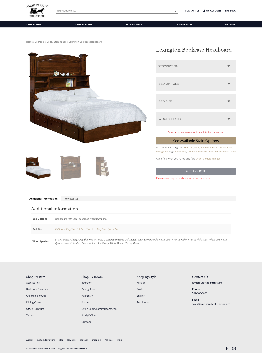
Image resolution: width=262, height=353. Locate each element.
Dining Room (88, 289)
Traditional (143, 302)
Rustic (140, 289)
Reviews (71, 339)
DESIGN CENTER (184, 24)
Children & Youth (36, 295)
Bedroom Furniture (37, 289)
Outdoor (86, 322)
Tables (30, 315)
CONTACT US (192, 11)
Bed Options (169, 83)
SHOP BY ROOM (83, 24)
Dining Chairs (34, 302)
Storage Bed (60, 41)
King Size (101, 229)
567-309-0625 (199, 293)
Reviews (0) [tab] (71, 198)
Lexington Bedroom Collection (203, 151)
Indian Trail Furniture (221, 147)
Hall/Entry (87, 295)
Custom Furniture (46, 339)
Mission (141, 282)
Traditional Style (227, 151)
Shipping (230, 11)
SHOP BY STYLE (134, 24)
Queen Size (113, 229)
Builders (205, 147)
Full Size (81, 229)
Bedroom (40, 41)
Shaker (141, 295)
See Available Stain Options (196, 140)
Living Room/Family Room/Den (99, 309)
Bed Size (165, 101)
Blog (61, 339)
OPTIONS (230, 24)
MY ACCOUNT (213, 11)
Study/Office (88, 315)
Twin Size (91, 229)
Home (29, 41)
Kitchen (85, 302)
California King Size (65, 229)
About (29, 339)
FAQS (119, 339)
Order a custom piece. (208, 158)
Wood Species (170, 119)
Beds (49, 41)
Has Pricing (180, 151)
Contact (83, 339)
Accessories (33, 282)
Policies (109, 339)
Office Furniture (35, 309)
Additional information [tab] (43, 198)
